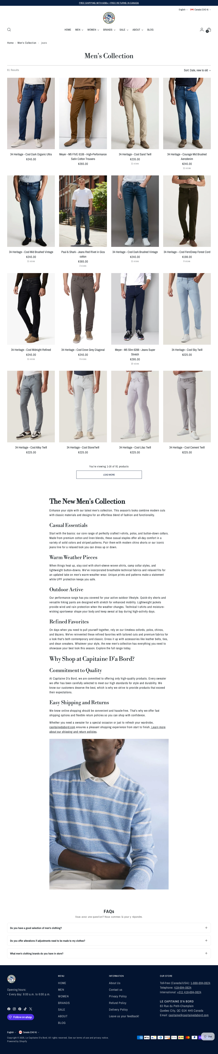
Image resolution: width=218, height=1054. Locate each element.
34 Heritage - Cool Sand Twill (135, 154)
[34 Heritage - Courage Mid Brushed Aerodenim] (187, 113)
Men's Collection (27, 43)
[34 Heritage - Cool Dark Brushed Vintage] (135, 211)
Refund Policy (117, 1003)
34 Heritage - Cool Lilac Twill (135, 447)
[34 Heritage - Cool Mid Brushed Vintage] (31, 211)
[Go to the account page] (201, 29)
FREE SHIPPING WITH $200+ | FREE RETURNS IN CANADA (109, 2)
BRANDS (64, 1003)
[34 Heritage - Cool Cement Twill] (187, 406)
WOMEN (63, 996)
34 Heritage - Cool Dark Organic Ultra (31, 154)
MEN (61, 989)
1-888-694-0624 (200, 983)
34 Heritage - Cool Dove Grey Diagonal (83, 350)
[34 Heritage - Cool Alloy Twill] (31, 406)
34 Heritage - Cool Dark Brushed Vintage (135, 252)
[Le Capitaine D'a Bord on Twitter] (31, 1009)
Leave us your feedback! (124, 1016)
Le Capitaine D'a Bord (36, 1037)
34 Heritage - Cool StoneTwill (83, 447)
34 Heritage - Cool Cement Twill (187, 447)
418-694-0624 (182, 987)
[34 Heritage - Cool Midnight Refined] (31, 309)
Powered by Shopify (17, 1041)
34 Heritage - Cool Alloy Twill (31, 447)
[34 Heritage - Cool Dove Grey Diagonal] (83, 309)
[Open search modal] (9, 29)
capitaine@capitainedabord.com (189, 1015)
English (182, 9)
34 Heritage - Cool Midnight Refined (31, 350)
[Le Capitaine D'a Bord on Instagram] (15, 1009)
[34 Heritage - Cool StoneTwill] (83, 406)
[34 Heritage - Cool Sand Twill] (135, 113)
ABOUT (63, 1016)
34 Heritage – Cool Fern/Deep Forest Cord (187, 252)
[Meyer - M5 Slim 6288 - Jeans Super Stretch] (135, 309)
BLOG (62, 1023)
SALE (61, 1009)
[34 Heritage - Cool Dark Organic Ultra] (31, 113)
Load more (109, 474)
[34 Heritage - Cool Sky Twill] (187, 309)
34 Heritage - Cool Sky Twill (187, 350)
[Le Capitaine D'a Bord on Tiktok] (26, 1009)
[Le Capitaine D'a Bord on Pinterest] (20, 1009)
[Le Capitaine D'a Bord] (109, 18)
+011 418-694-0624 (189, 992)
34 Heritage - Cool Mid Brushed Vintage (31, 252)
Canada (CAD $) (201, 9)
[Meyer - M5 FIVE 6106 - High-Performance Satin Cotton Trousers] (83, 113)
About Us (114, 983)
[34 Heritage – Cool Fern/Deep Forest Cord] (187, 211)
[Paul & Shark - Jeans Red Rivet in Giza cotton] (83, 211)
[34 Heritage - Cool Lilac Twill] (135, 406)
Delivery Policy (118, 1009)
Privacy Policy (118, 996)
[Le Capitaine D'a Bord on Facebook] (9, 1009)
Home (10, 43)
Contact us (115, 989)
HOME (62, 983)
